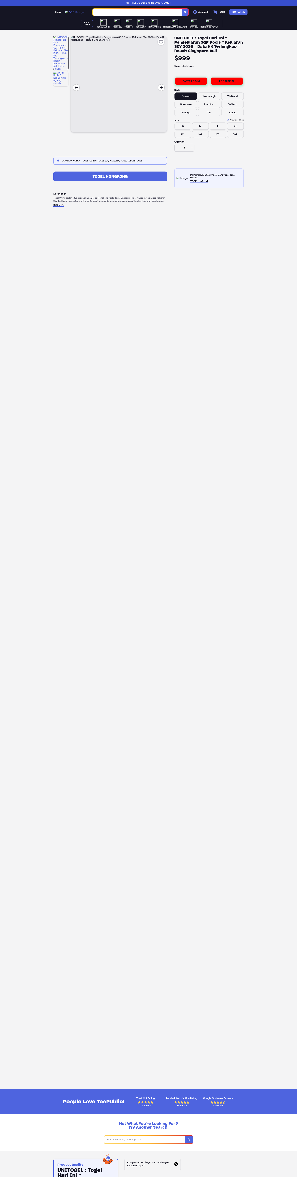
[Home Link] (74, 12)
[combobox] (137, 12)
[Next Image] (161, 87)
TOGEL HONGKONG (110, 176)
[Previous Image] (76, 87)
